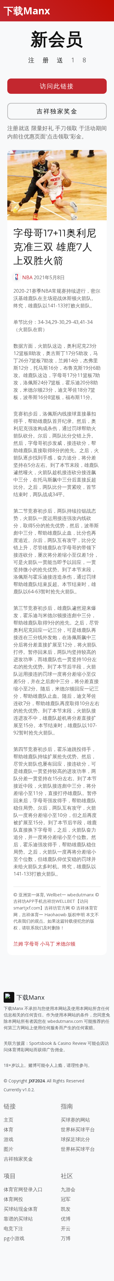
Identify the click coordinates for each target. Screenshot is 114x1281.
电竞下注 (13, 1228)
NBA (27, 277)
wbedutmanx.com (65, 1021)
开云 (66, 1228)
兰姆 (18, 943)
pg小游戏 (14, 1238)
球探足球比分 (75, 1139)
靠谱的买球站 (18, 1218)
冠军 (66, 1199)
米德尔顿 (65, 943)
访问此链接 (57, 86)
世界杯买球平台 (78, 1129)
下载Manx (27, 10)
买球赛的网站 (75, 1119)
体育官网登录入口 (23, 1189)
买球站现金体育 (21, 1209)
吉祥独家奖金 (57, 111)
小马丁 (47, 943)
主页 (8, 1119)
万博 (66, 1238)
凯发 (66, 1209)
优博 (66, 1218)
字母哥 (31, 943)
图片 (8, 1149)
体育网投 (13, 1199)
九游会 (68, 1189)
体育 (8, 1129)
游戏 (8, 1139)
